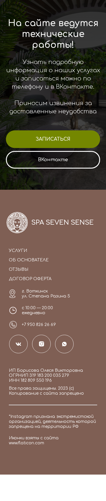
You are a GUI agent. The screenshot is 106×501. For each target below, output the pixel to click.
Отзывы (18, 269)
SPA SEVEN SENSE (62, 222)
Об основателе (29, 260)
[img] (17, 222)
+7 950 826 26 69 (39, 324)
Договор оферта (30, 279)
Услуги (18, 250)
